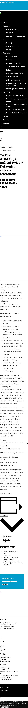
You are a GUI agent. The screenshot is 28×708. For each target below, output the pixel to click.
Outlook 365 (6, 540)
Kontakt (3, 620)
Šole (1, 673)
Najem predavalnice (6, 679)
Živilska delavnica (5, 661)
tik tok (14, 563)
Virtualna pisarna (5, 677)
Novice (2, 645)
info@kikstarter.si (9, 2)
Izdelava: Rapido (4, 690)
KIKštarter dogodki (8, 559)
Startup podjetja (4, 668)
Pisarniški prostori (5, 657)
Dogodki (2, 647)
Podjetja (2, 670)
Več (1, 707)
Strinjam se (5, 707)
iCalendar (6, 538)
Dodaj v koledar (4, 515)
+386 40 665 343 (10, 628)
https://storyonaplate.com (11, 448)
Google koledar (7, 536)
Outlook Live (6, 542)
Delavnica (3, 659)
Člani (1, 650)
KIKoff (17, 557)
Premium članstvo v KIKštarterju (9, 671)
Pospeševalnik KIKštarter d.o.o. (9, 675)
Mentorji (2, 649)
